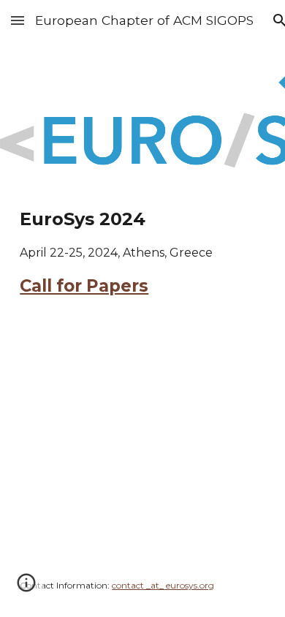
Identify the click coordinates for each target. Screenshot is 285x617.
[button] (17, 20)
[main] (142, 258)
